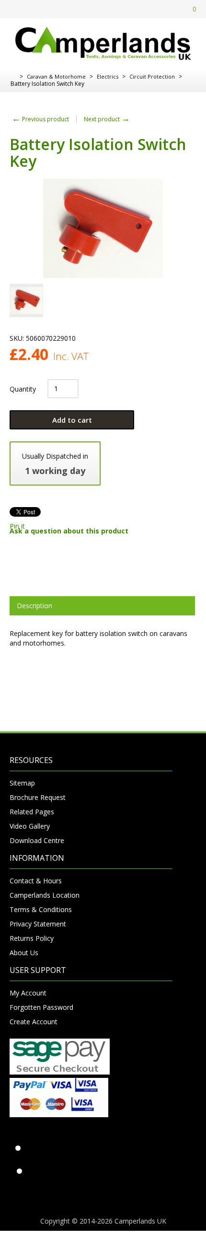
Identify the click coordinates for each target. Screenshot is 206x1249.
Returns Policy (32, 938)
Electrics (107, 76)
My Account (28, 992)
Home (13, 76)
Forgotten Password (41, 1007)
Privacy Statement (38, 923)
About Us (24, 952)
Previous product (40, 119)
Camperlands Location (45, 895)
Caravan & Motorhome (56, 76)
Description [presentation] (34, 605)
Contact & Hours (36, 880)
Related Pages (32, 811)
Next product (107, 119)
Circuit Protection (152, 76)
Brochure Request (38, 797)
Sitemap (22, 782)
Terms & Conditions (41, 909)
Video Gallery (30, 826)
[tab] (102, 605)
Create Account (33, 1021)
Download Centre (37, 840)
